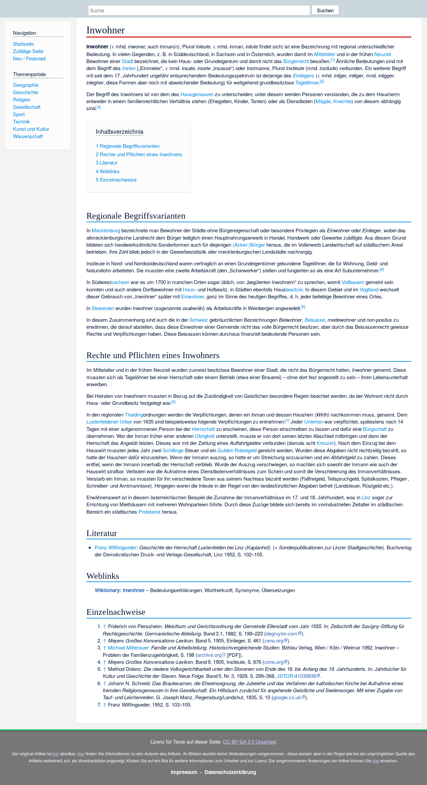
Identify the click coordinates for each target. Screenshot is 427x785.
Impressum (184, 772)
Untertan (313, 421)
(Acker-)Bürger (249, 244)
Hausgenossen (197, 93)
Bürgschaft (375, 428)
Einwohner (192, 296)
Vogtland (369, 289)
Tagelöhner (307, 82)
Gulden (225, 450)
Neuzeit (382, 53)
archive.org (209, 654)
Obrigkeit (205, 435)
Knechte (342, 100)
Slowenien (103, 307)
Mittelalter (324, 53)
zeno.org (273, 640)
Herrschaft (203, 428)
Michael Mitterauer (128, 647)
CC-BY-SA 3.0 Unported (249, 741)
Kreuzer (325, 442)
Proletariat (149, 511)
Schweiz (198, 319)
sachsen (120, 281)
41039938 (305, 675)
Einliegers (303, 75)
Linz (366, 497)
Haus (188, 289)
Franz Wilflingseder (115, 547)
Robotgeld (246, 450)
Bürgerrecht (296, 60)
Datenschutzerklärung (230, 772)
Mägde (323, 100)
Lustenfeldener (102, 421)
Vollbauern (353, 281)
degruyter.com (281, 633)
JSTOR (285, 675)
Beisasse (315, 319)
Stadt (127, 60)
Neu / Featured (29, 58)
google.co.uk (287, 697)
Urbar (126, 421)
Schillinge (173, 450)
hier (55, 753)
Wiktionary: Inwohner (120, 590)
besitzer (294, 289)
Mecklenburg (106, 230)
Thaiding (134, 414)
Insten (128, 67)
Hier (81, 753)
